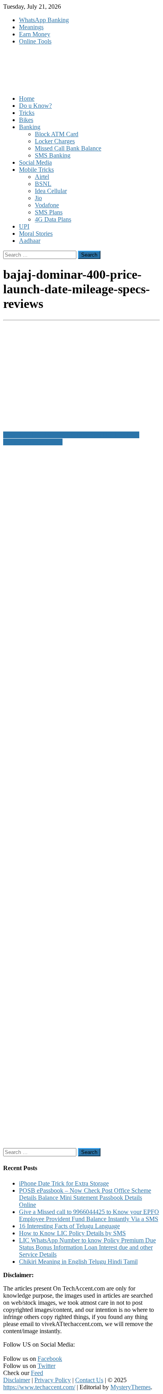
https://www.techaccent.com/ (39, 1387)
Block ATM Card (56, 134)
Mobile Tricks (36, 169)
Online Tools (35, 41)
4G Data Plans (53, 219)
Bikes (26, 119)
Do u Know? (35, 105)
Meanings (31, 27)
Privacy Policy (52, 1380)
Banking (29, 127)
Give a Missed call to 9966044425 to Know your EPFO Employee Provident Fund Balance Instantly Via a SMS (89, 1215)
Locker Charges (55, 141)
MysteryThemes (130, 1387)
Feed (37, 1373)
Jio (38, 198)
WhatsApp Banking (44, 20)
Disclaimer (16, 1380)
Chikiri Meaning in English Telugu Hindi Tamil (78, 1261)
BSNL (43, 183)
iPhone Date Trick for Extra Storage (64, 1183)
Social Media (35, 162)
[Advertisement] (81, 797)
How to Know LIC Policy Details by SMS (72, 1233)
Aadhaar (29, 240)
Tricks (26, 112)
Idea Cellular (51, 191)
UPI (24, 226)
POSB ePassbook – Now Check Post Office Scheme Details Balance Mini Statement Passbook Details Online (85, 1197)
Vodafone (47, 205)
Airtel (42, 176)
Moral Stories (36, 233)
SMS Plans (49, 212)
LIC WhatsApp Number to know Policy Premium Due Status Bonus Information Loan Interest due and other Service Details (87, 1247)
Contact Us (89, 1380)
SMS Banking (52, 155)
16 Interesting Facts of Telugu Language (69, 1226)
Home (26, 98)
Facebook (50, 1358)
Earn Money (34, 34)
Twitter (46, 1365)
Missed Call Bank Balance (68, 148)
